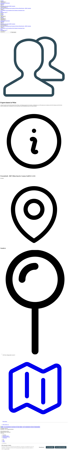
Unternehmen (20, 10)
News (1, 8)
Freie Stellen (7, 6)
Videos (4, 8)
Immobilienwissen (8, 8)
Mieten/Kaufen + (22, 8)
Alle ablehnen (50, 447)
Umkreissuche (2, 20)
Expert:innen (7, 20)
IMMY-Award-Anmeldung (7, 10)
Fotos (23, 10)
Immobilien (2, 21)
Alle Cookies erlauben (60, 447)
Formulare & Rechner (15, 8)
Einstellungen (41, 447)
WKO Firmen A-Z (6, 424)
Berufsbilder (2, 6)
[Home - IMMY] (2, 0)
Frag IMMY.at (2, 31)
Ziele (13, 10)
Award (1, 10)
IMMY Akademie (12, 6)
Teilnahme (16, 10)
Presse (1, 11)
